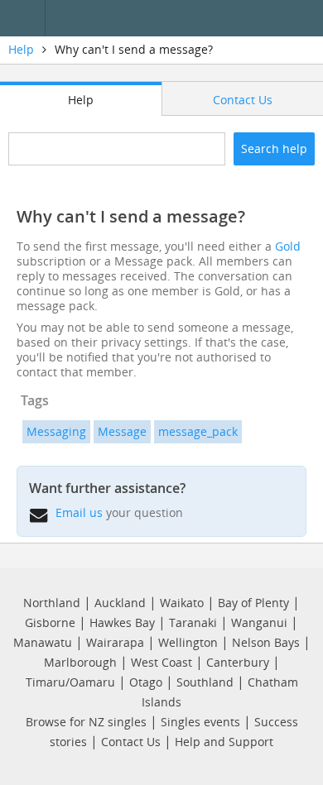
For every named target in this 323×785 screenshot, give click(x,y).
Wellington (188, 642)
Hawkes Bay (122, 622)
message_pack (198, 431)
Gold (288, 246)
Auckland (120, 602)
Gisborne (50, 622)
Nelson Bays (266, 642)
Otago (145, 682)
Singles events (200, 722)
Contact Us (131, 741)
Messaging (56, 431)
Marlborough (80, 662)
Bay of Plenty (253, 602)
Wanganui (259, 622)
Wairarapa (115, 642)
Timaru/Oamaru (70, 682)
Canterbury (237, 662)
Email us (79, 512)
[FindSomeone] (187, 18)
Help (21, 49)
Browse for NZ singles (86, 722)
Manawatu (42, 642)
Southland (205, 682)
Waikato (182, 602)
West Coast (161, 662)
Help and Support (224, 741)
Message (122, 431)
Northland (51, 602)
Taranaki (193, 622)
